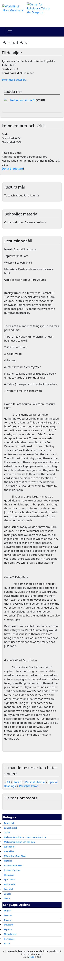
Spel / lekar (9, 879)
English (7, 910)
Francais (8, 915)
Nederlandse (10, 934)
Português (9, 938)
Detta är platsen (12, 168)
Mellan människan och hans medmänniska (25, 837)
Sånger (7, 893)
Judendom (9, 846)
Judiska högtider (12, 870)
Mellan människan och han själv (19, 841)
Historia (8, 860)
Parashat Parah (28, 786)
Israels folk (9, 823)
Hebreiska (9, 874)
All (8, 782)
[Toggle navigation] (9, 32)
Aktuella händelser (13, 865)
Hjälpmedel (9, 884)
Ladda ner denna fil (22, 100)
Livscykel (8, 888)
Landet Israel (10, 827)
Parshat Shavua (35, 782)
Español (8, 929)
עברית (7, 943)
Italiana (7, 920)
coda (32, 957)
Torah (7, 832)
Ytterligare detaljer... (14, 79)
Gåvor (7, 898)
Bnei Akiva (9, 851)
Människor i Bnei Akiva (15, 856)
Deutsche (8, 924)
